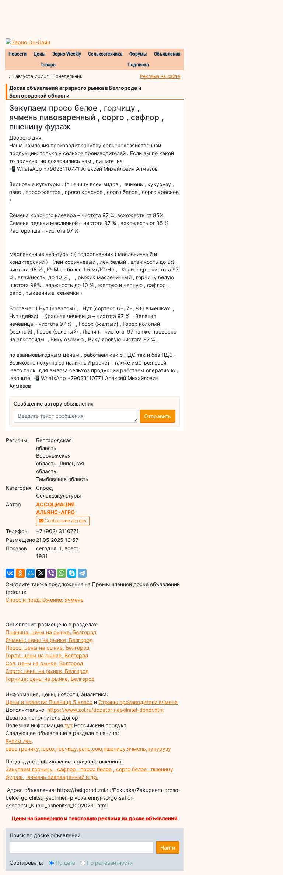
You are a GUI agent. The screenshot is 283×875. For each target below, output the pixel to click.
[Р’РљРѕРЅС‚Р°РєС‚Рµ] (10, 573)
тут (68, 725)
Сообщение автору (65, 520)
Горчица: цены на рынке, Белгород (50, 679)
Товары (49, 65)
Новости (17, 54)
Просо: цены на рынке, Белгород (48, 648)
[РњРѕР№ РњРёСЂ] (30, 573)
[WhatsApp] (61, 573)
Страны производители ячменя (138, 702)
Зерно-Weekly (66, 54)
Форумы (138, 54)
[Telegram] (82, 573)
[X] (40, 573)
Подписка (138, 65)
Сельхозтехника (105, 54)
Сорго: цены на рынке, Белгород (47, 671)
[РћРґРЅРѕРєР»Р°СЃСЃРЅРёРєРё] (20, 573)
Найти (167, 847)
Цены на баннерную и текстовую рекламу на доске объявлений (95, 818)
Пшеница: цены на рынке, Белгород (51, 632)
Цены (40, 54)
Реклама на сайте (160, 76)
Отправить (157, 416)
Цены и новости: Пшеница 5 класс (49, 702)
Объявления (167, 54)
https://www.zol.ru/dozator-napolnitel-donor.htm (105, 710)
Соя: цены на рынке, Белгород (44, 663)
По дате (65, 862)
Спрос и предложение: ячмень (45, 600)
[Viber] (51, 573)
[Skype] (71, 573)
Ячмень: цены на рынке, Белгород (49, 640)
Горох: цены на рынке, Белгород (47, 655)
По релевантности (110, 862)
